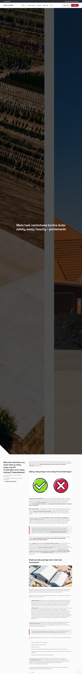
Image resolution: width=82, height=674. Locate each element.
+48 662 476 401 (7, 1)
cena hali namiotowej (41, 543)
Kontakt (75, 5)
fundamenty (33, 663)
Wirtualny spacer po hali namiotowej (72, 1)
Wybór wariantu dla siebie (10, 481)
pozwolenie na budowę (49, 637)
